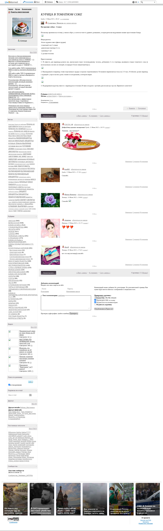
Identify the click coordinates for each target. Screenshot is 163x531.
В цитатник (144, 161)
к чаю (27, 164)
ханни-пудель (24, 461)
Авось (61, 2)
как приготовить (22, 166)
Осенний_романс (14, 452)
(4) (31, 354)
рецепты (13, 194)
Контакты (146, 522)
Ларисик (26, 448)
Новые (145, 116)
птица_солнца (13, 461)
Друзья (17, 9)
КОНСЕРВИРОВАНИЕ (16, 263)
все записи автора (70, 23)
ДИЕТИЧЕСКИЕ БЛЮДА (17, 272)
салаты (30, 199)
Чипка (18, 455)
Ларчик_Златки (13, 450)
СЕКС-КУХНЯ (13, 312)
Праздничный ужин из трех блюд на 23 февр (27, 333)
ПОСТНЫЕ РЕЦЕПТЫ (16, 316)
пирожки (18, 184)
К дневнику (93, 116)
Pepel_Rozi (17, 439)
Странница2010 (14, 419)
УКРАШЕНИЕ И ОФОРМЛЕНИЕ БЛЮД (22, 289)
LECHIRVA (12, 436)
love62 (23, 443)
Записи (10, 9)
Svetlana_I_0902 (27, 439)
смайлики (61, 295)
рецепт (22, 191)
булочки (29, 133)
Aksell (66, 247)
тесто (10, 211)
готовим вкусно (15, 146)
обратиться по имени (81, 124)
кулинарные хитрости (16, 179)
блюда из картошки (24, 126)
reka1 (10, 445)
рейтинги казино (13, 191)
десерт (30, 148)
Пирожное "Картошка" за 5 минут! (25, 367)
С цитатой (136, 161)
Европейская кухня (16, 255)
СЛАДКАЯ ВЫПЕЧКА (16, 227)
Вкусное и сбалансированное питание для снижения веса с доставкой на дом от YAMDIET (19, 58)
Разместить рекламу (146, 523)
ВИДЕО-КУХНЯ (13, 223)
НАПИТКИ (12, 276)
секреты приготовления (20, 202)
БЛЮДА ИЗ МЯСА (14, 225)
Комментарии (26, 9)
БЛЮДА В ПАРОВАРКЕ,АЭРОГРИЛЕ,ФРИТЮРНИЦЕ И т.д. (23, 295)
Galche (18, 432)
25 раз (51, 100)
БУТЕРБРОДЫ (13, 299)
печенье (23, 182)
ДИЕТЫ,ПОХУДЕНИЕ (16, 307)
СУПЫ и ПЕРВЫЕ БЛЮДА (17, 267)
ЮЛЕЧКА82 (25, 455)
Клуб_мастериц (30, 413)
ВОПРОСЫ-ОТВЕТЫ (15, 318)
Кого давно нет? (14, 412)
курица (27, 179)
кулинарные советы (25, 177)
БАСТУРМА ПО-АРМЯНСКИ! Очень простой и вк (27, 341)
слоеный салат (23, 208)
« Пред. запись (81, 116)
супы (34, 209)
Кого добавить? (26, 412)
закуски (12, 159)
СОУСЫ (11, 278)
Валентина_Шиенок (15, 448)
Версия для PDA (145, 520)
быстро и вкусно (15, 135)
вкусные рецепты (24, 140)
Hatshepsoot (12, 434)
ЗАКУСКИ (11, 221)
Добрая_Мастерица (27, 407)
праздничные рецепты (24, 189)
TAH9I (10, 441)
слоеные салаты (13, 208)
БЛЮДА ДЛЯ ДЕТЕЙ (15, 274)
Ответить (128, 161)
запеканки (21, 159)
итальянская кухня (19, 164)
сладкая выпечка (17, 206)
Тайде (28, 454)
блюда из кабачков (20, 124)
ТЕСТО (10, 283)
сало (9, 202)
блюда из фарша (20, 133)
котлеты (31, 168)
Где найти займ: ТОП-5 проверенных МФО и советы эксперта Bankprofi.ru (22, 69)
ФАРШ (10, 301)
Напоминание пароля (73, 291)
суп (30, 209)
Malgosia (21, 438)
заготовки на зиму (17, 156)
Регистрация (29, 2)
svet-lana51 (30, 445)
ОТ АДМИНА (12, 314)
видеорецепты (24, 138)
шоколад (26, 211)
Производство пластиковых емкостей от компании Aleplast (20, 106)
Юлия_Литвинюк (28, 457)
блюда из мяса (21, 131)
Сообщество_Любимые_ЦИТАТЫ (20, 475)
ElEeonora (12, 432)
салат (23, 199)
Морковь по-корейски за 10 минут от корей (25, 350)
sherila (15, 445)
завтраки (27, 154)
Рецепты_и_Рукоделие (16, 417)
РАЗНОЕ (11, 231)
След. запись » (105, 116)
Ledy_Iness (27, 436)
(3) (31, 363)
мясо (33, 179)
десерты (13, 151)
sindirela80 (22, 445)
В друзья (24, 41)
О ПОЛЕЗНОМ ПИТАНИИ (17, 285)
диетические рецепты (15, 154)
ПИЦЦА (11, 305)
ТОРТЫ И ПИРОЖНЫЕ (16, 287)
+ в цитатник (64, 19)
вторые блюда (15, 143)
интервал (18, 459)
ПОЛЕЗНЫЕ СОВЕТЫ (16, 236)
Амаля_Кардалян (14, 447)
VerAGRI (23, 441)
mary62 (28, 443)
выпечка (26, 143)
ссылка (107, 127)
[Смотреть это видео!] (13, 334)
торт (15, 211)
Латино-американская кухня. (20, 259)
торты (20, 211)
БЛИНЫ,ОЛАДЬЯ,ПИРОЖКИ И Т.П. (21, 244)
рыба (17, 200)
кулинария (14, 171)
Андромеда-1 (26, 447)
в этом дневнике (16, 385)
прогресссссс (27, 459)
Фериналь (12, 455)
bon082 (67, 169)
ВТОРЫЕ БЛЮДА (14, 270)
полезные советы (16, 187)
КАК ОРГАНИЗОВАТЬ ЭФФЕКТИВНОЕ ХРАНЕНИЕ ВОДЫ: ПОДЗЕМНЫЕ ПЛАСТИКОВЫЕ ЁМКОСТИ (21, 94)
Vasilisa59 (16, 441)
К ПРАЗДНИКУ (13, 238)
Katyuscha (25, 434)
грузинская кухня (20, 149)
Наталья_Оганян (26, 450)
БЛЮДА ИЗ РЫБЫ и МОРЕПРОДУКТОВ (15, 241)
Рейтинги (50, 2)
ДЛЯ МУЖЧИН (13, 280)
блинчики (11, 124)
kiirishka (11, 443)
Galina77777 (26, 432)
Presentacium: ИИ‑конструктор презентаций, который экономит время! (20, 81)
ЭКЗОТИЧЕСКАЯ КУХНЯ (17, 310)
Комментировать (48, 116)
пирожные (25, 184)
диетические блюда (25, 151)
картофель (12, 168)
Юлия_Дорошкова (15, 457)
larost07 (17, 443)
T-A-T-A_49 (68, 124)
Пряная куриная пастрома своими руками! (26, 358)
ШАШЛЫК (12, 303)
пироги (12, 184)
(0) (33, 60)
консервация (22, 168)
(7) (32, 371)
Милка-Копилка (70, 194)
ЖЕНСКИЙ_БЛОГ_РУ (16, 413)
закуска (30, 156)
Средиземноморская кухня (19, 257)
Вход (38, 2)
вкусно (11, 141)
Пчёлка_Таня (26, 452)
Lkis (16, 438)
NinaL (10, 439)
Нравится (132, 108)
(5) (31, 345)
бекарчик (11, 459)
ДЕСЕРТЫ (12, 229)
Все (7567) (33, 429)
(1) (31, 337)
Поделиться (142, 108)
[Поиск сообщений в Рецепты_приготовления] (30, 382)
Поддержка (133, 2)
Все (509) (33, 52)
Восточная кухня (16, 250)
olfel (32, 443)
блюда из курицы (17, 128)
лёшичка (67, 220)
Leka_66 (11, 438)
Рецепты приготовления (9, 12)
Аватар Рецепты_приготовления (21, 27)
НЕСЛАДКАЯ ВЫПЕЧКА (17, 265)
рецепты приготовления (18, 195)
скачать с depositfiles (25, 204)
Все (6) (34, 404)
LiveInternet (12, 2)
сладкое (30, 206)
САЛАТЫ (11, 234)
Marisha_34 (29, 438)
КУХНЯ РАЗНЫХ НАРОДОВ (18, 248)
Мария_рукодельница (16, 415)
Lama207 (19, 436)
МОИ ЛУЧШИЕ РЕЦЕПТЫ (17, 261)
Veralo (29, 441)
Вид (137, 3)
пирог (30, 182)
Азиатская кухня (15, 252)
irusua (34, 441)
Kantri (20, 434)
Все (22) (34, 327)
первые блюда (13, 182)
